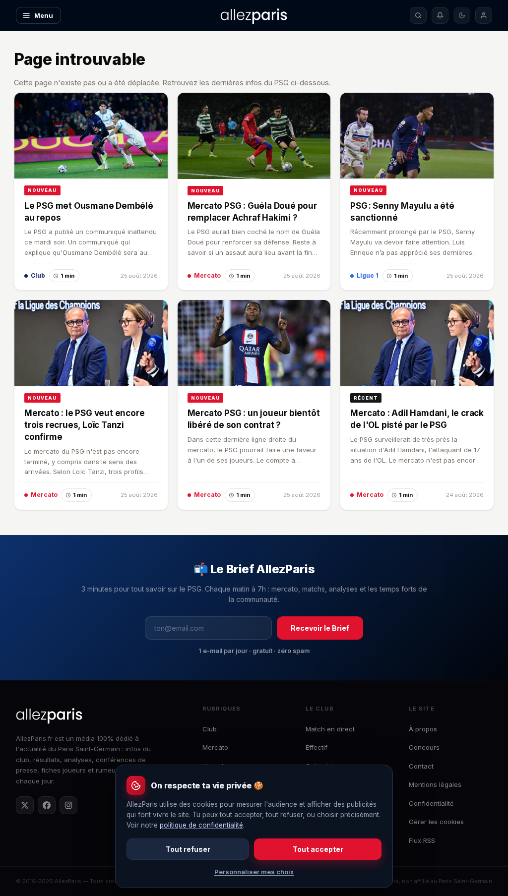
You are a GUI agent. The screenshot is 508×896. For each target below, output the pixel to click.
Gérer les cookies (436, 822)
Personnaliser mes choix (254, 872)
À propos (423, 729)
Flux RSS (422, 840)
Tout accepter (318, 849)
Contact (421, 766)
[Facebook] (47, 805)
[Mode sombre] (461, 15)
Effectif (316, 747)
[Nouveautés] (440, 15)
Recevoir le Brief (320, 628)
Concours (424, 747)
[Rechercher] (418, 15)
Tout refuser (188, 849)
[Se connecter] (483, 15)
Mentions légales (435, 784)
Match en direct (330, 729)
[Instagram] (68, 805)
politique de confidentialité (201, 825)
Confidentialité (431, 803)
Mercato (215, 747)
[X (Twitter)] (25, 805)
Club (209, 729)
